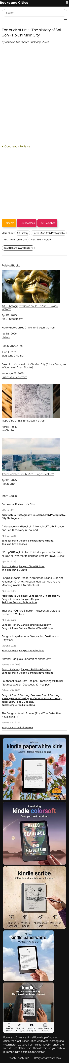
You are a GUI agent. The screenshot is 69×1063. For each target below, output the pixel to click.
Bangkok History (11, 599)
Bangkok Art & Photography (44, 595)
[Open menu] (67, 3)
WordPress (55, 1057)
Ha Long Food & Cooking (15, 698)
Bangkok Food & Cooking (15, 695)
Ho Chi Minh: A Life (12, 345)
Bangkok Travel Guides (14, 540)
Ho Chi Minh (8, 430)
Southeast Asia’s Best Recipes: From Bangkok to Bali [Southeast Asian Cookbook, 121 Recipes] (32, 682)
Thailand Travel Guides (14, 544)
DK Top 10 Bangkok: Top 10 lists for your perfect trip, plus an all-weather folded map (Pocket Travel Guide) (33, 554)
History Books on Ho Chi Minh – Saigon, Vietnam (28, 327)
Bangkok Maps (10, 566)
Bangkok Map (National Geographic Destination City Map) (30, 638)
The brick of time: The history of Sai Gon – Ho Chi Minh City (31, 32)
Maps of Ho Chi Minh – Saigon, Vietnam (23, 420)
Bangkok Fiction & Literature (17, 727)
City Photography (12, 518)
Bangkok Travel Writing (40, 540)
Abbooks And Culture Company (22, 42)
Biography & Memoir (13, 355)
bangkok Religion (30, 599)
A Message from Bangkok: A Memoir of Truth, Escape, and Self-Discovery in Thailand (33, 528)
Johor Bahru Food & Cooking (17, 701)
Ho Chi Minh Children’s (15, 239)
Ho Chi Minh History (41, 239)
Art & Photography (12, 319)
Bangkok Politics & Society (35, 624)
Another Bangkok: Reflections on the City (26, 659)
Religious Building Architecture (19, 602)
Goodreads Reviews (17, 146)
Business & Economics (14, 377)
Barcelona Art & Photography (49, 514)
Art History (22, 233)
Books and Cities (14, 2)
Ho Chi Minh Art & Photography (48, 233)
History (6, 337)
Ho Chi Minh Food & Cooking (45, 698)
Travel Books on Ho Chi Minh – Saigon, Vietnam (28, 474)
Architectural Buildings (15, 595)
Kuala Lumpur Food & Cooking (18, 704)
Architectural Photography (17, 514)
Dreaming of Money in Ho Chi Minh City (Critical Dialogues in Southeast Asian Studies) (34, 366)
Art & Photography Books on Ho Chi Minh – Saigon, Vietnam (30, 307)
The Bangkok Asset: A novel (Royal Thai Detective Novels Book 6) (31, 715)
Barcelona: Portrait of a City (18, 504)
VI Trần (45, 42)
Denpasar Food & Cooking (44, 695)
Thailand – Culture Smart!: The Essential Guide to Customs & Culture (31, 612)
